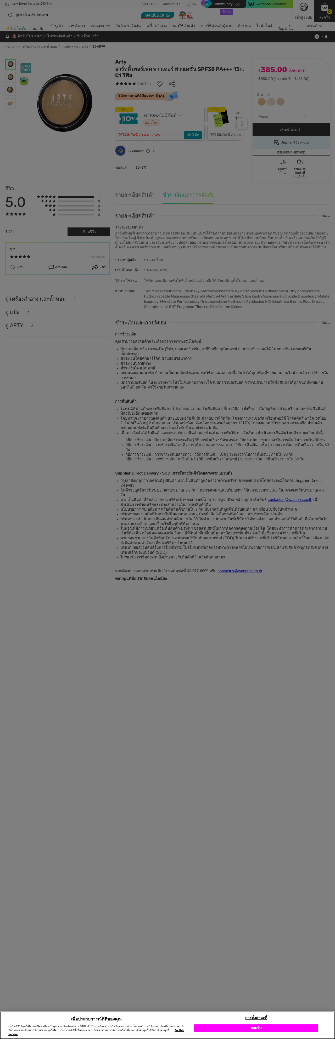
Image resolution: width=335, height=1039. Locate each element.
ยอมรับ (256, 1028)
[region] (167, 1025)
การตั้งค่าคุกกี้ (256, 1018)
